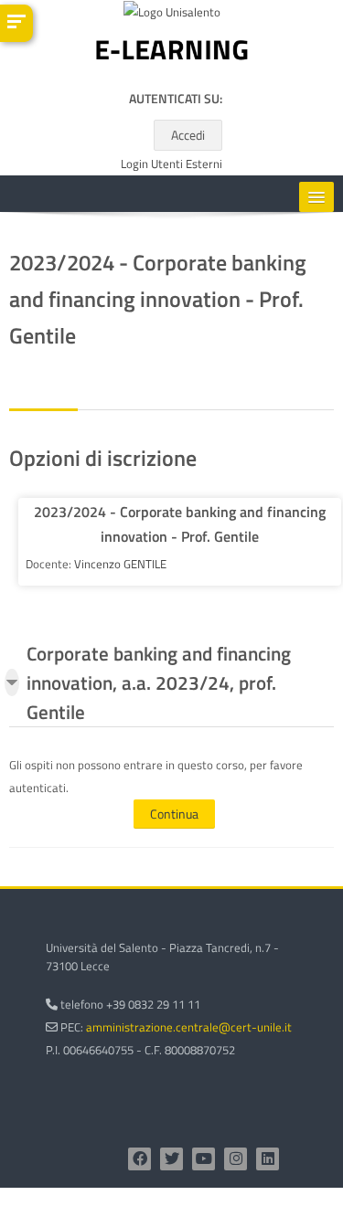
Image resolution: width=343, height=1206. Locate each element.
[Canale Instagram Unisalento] (235, 1159)
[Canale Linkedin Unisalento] (267, 1159)
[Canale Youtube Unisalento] (203, 1159)
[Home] (172, 54)
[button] (12, 682)
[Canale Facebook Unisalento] (139, 1159)
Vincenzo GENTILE (120, 564)
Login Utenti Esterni (171, 164)
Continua (174, 813)
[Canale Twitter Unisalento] (171, 1159)
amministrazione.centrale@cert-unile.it (189, 1027)
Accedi (188, 134)
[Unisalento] (171, 15)
